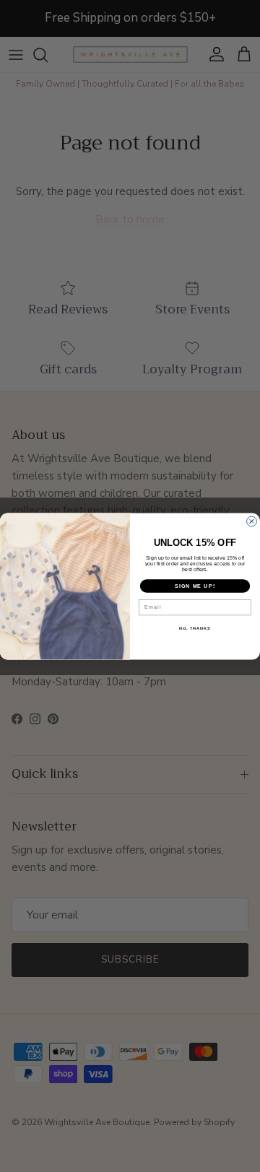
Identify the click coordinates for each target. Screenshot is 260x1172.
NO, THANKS (195, 628)
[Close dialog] (252, 521)
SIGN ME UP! (195, 586)
